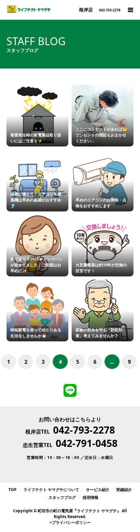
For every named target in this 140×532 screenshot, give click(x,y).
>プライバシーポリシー (70, 522)
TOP (12, 489)
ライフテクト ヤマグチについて (51, 489)
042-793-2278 (84, 430)
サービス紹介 (97, 489)
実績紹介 (124, 489)
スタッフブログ (62, 497)
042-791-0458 (87, 443)
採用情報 (90, 497)
